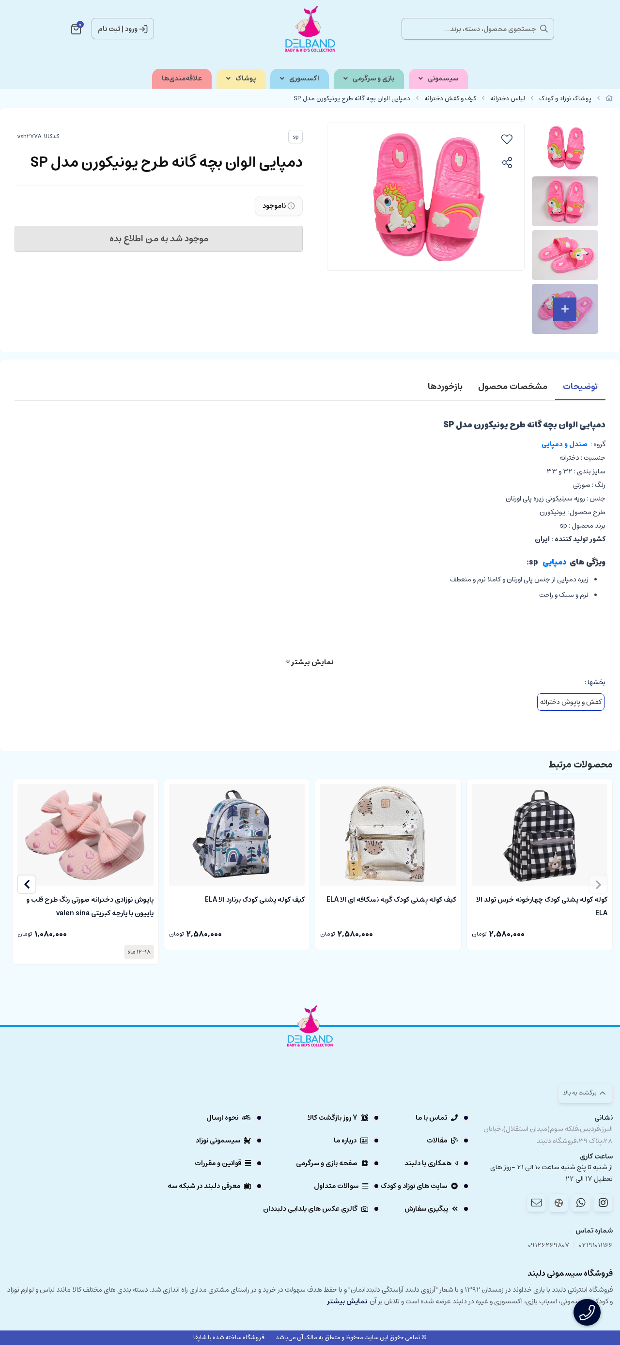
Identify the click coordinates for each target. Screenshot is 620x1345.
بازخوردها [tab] (445, 386)
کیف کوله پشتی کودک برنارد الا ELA (255, 900)
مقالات (437, 1140)
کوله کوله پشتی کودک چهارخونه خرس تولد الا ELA (541, 905)
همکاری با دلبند (427, 1163)
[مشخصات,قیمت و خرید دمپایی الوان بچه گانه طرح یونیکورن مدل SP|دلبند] (310, 1052)
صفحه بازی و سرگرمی (326, 1163)
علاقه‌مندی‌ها (182, 79)
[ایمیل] (536, 1202)
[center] (544, 28)
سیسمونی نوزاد (218, 1140)
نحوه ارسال (222, 1118)
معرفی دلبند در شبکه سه (204, 1186)
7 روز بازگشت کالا (332, 1118)
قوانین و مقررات (218, 1163)
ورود (131, 29)
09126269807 (549, 1245)
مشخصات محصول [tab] (512, 386)
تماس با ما (431, 1118)
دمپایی (554, 562)
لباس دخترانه (507, 98)
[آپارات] (558, 1202)
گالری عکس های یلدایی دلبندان (310, 1209)
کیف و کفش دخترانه (450, 98)
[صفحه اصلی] (609, 98)
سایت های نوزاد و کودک (414, 1186)
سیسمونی (443, 79)
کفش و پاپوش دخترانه (571, 702)
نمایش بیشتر (312, 662)
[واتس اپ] (580, 1202)
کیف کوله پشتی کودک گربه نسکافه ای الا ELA (391, 900)
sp (295, 137)
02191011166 (596, 1245)
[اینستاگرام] (603, 1202)
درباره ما (345, 1140)
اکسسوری (304, 79)
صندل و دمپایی (563, 444)
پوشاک (245, 79)
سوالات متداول (336, 1186)
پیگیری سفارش (426, 1209)
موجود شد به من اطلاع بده (158, 239)
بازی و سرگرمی (373, 79)
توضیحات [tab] (580, 386)
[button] (26, 884)
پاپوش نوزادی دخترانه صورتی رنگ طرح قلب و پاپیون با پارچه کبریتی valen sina (90, 905)
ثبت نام (109, 29)
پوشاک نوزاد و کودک (565, 98)
